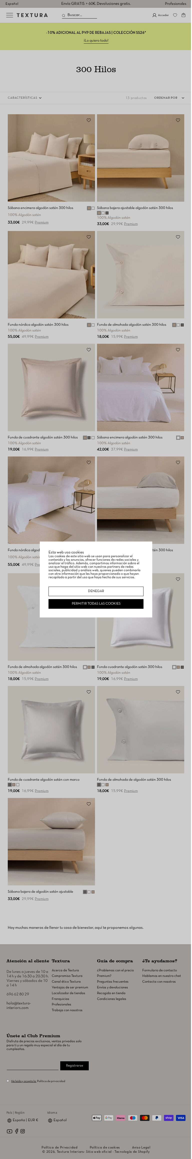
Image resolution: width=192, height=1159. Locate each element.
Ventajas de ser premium (70, 987)
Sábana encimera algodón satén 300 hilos (40, 208)
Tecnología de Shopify (132, 1151)
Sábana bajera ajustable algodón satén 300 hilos (135, 208)
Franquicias (60, 999)
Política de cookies (105, 1147)
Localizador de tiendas (68, 993)
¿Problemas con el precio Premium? (115, 973)
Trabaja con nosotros (67, 1010)
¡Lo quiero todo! (96, 40)
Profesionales (175, 4)
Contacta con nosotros (159, 981)
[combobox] (79, 15)
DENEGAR (96, 591)
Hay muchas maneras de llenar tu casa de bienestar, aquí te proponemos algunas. (76, 928)
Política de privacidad (51, 1081)
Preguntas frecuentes (112, 981)
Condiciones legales (111, 999)
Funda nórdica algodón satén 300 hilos (38, 324)
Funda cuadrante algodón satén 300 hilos (129, 667)
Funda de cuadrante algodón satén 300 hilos (43, 437)
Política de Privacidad (60, 1147)
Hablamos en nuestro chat (161, 976)
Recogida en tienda (111, 993)
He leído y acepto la (23, 1081)
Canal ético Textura (66, 981)
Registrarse (74, 1065)
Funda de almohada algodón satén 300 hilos (131, 324)
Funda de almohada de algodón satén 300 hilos (134, 779)
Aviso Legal (141, 1147)
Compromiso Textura (67, 976)
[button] (183, 15)
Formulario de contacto (159, 970)
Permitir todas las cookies (96, 604)
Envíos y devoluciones (112, 987)
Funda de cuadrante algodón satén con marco (44, 779)
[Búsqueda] (63, 15)
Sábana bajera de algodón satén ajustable (40, 891)
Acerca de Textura (65, 970)
